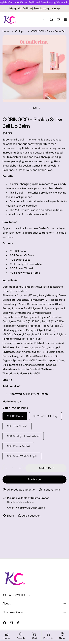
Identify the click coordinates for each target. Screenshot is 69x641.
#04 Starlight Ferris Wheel (23, 436)
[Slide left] (30, 108)
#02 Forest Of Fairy (45, 416)
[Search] (51, 19)
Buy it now (34, 479)
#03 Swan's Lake (17, 426)
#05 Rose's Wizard (18, 446)
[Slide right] (39, 108)
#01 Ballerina (15, 416)
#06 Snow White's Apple (22, 456)
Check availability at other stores (26, 507)
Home (6, 31)
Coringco (20, 31)
